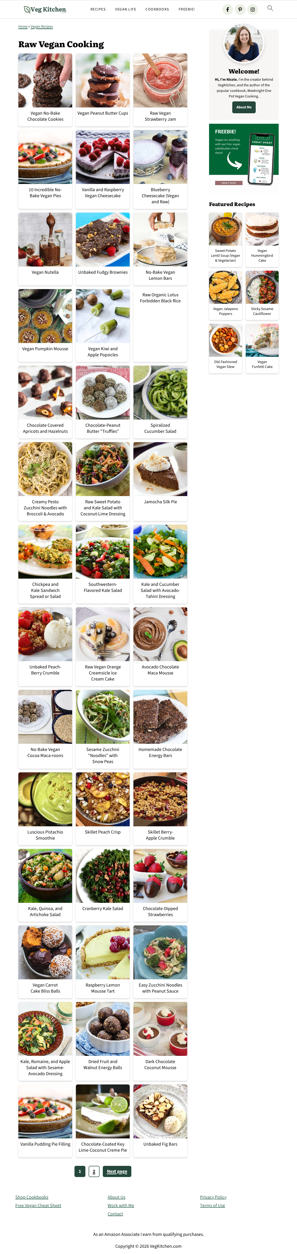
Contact (115, 1214)
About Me (244, 107)
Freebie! (187, 9)
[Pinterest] (240, 9)
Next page (117, 1171)
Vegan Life (125, 9)
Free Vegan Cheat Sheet (38, 1205)
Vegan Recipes (42, 26)
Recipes (98, 9)
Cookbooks (157, 9)
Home (23, 26)
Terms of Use (212, 1205)
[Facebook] (227, 9)
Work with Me (121, 1205)
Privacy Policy (213, 1197)
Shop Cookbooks (31, 1197)
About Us (116, 1197)
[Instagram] (252, 9)
